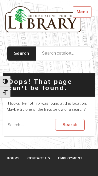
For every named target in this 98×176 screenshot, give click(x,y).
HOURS (13, 158)
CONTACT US (38, 158)
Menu (82, 11)
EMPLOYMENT (70, 158)
